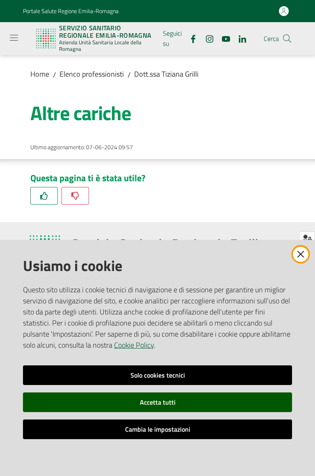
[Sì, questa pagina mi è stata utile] (44, 196)
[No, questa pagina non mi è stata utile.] (75, 196)
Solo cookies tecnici (157, 375)
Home (39, 74)
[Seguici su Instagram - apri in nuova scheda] (206, 38)
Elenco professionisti (91, 74)
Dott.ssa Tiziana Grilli (166, 74)
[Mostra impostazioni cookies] (307, 238)
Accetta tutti (158, 402)
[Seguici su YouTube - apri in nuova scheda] (223, 38)
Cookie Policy (134, 345)
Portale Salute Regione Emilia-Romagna (71, 11)
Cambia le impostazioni (157, 429)
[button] (287, 38)
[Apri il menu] (14, 38)
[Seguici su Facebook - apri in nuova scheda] (190, 38)
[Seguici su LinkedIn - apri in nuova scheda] (239, 38)
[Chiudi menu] (285, 16)
